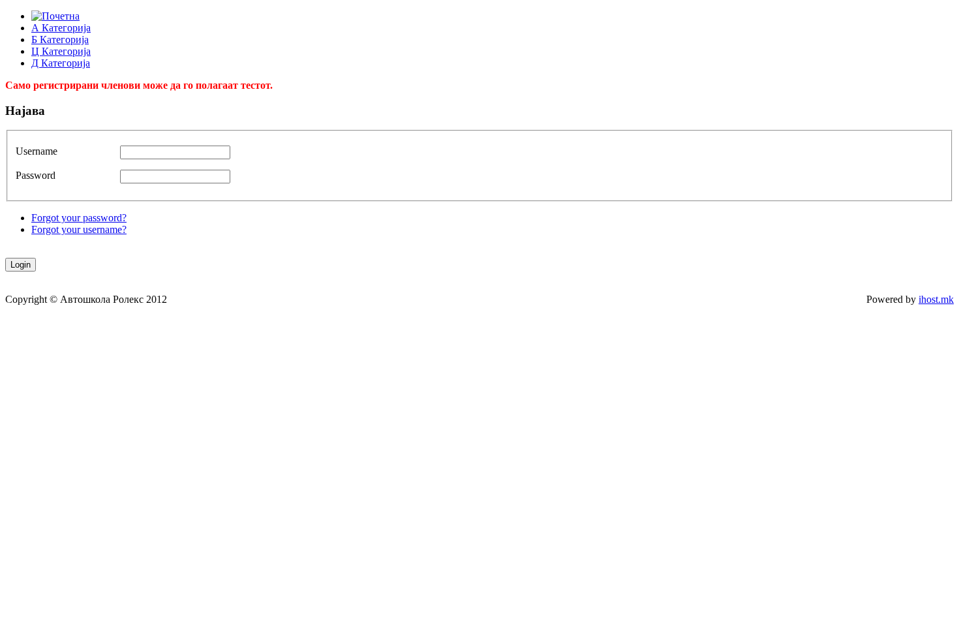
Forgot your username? (79, 229)
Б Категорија (60, 39)
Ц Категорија (61, 51)
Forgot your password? (79, 217)
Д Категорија (60, 63)
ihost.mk (936, 299)
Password (35, 175)
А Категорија (61, 27)
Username (36, 151)
